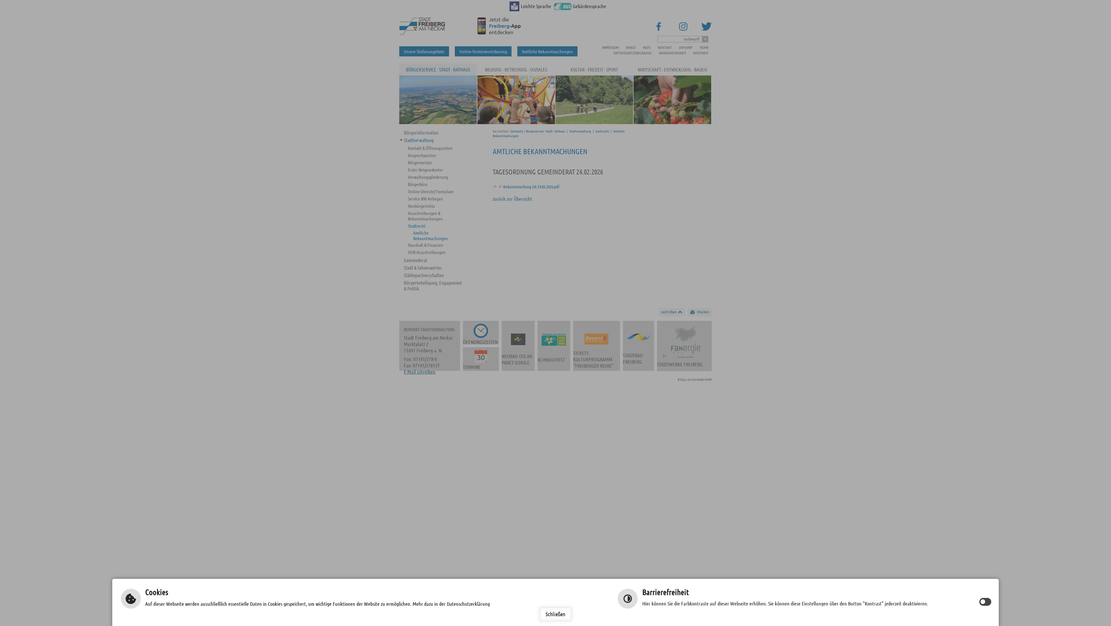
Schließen (555, 614)
